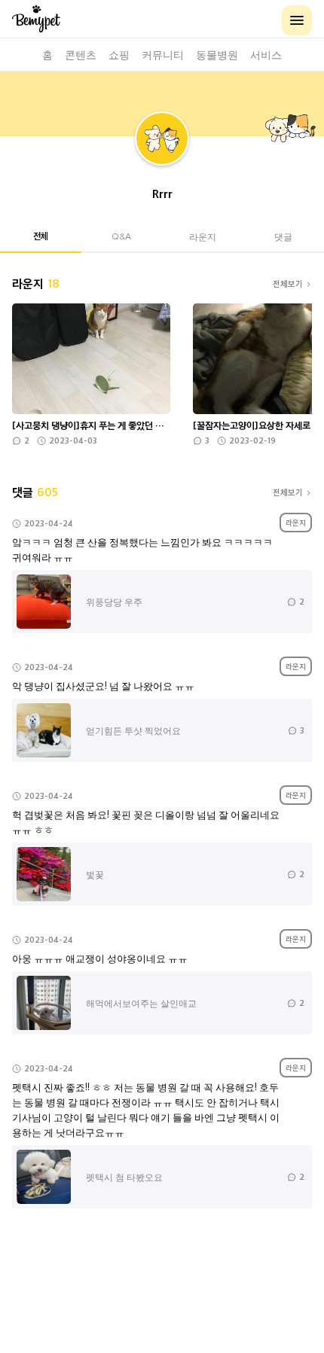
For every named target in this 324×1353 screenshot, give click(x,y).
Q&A (121, 236)
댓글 (283, 236)
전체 (40, 236)
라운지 (202, 236)
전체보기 (288, 283)
